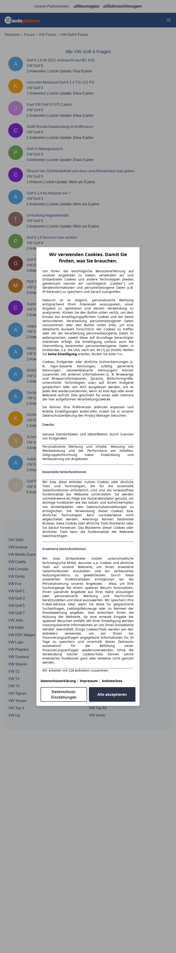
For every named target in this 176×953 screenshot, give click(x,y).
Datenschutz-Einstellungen (64, 694)
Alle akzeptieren (112, 694)
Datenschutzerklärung (58, 681)
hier (120, 354)
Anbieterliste (112, 681)
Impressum (89, 681)
